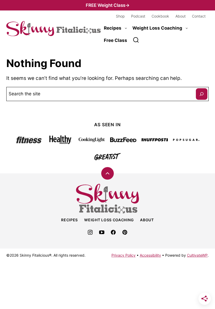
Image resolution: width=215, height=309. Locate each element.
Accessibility (150, 255)
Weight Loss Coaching (157, 28)
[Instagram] (90, 232)
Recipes (112, 28)
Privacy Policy (123, 255)
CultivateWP (197, 255)
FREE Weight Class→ (108, 5)
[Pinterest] (125, 232)
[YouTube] (102, 232)
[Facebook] (113, 232)
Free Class (115, 40)
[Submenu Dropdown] (125, 28)
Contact (199, 16)
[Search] (136, 40)
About (180, 16)
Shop (120, 16)
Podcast (138, 16)
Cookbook (160, 16)
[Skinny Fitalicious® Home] (53, 28)
